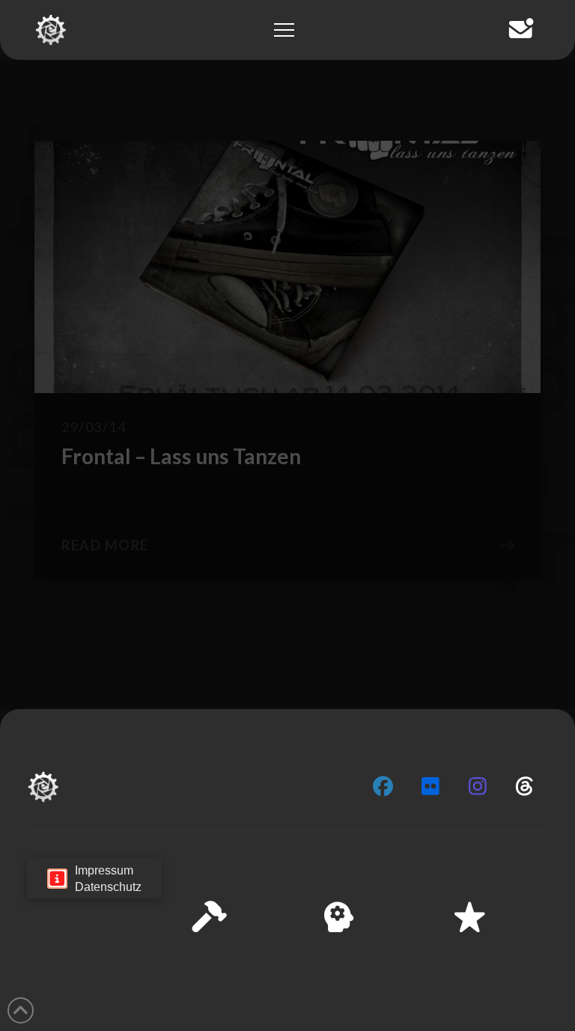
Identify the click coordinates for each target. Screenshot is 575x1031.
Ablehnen (287, 930)
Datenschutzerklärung (261, 1008)
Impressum (347, 1008)
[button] (551, 787)
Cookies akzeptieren (287, 889)
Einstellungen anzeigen (287, 972)
